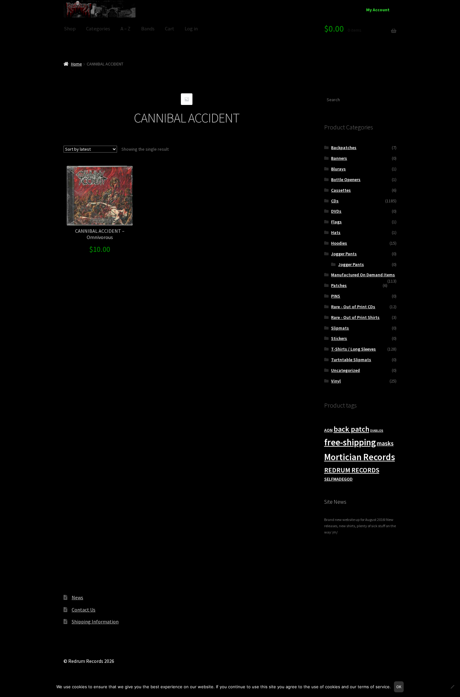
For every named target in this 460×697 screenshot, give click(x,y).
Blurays (338, 169)
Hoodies (339, 243)
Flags (336, 222)
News (77, 597)
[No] (452, 687)
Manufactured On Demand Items (363, 275)
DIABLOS (376, 431)
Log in (191, 28)
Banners (339, 158)
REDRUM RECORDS (351, 470)
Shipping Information (95, 621)
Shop (70, 28)
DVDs (336, 211)
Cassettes (341, 190)
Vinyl (336, 381)
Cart (169, 28)
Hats (335, 232)
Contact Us (83, 609)
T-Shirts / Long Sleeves (353, 349)
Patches (339, 285)
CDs (335, 201)
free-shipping (350, 442)
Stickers (339, 338)
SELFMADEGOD (338, 479)
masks (385, 443)
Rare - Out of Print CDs (353, 306)
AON (328, 430)
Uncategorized (345, 370)
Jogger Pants (344, 254)
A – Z (125, 28)
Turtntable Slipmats (351, 359)
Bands (148, 28)
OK (398, 686)
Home (76, 64)
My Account (378, 10)
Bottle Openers (345, 179)
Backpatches (343, 147)
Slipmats (340, 328)
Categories (98, 28)
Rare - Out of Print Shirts (355, 317)
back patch (351, 429)
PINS (335, 296)
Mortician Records (359, 457)
